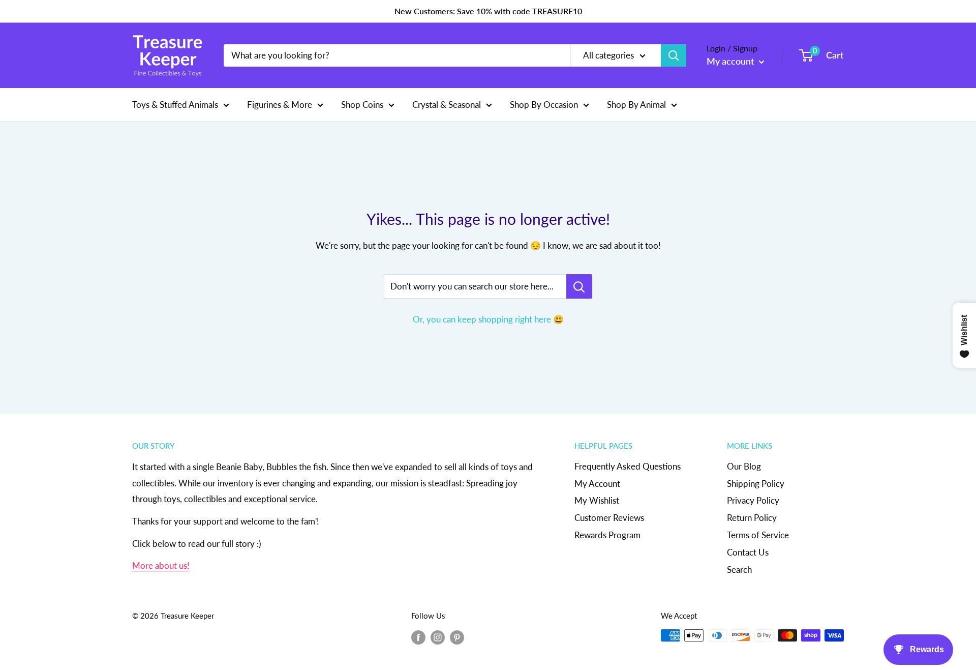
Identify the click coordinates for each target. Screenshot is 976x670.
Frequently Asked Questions (627, 466)
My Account (597, 483)
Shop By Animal (636, 104)
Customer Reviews (609, 517)
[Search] (673, 55)
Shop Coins (362, 104)
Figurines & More (279, 104)
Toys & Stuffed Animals (175, 104)
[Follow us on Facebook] (418, 637)
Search (739, 569)
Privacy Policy (753, 500)
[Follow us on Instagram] (438, 637)
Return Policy (752, 517)
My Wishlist (596, 500)
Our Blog (744, 466)
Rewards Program (607, 535)
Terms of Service (758, 535)
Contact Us (748, 552)
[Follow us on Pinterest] (457, 637)
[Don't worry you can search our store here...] (579, 286)
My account (731, 61)
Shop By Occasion (544, 104)
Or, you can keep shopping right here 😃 (488, 319)
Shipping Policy (755, 483)
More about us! (161, 565)
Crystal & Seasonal (446, 104)
